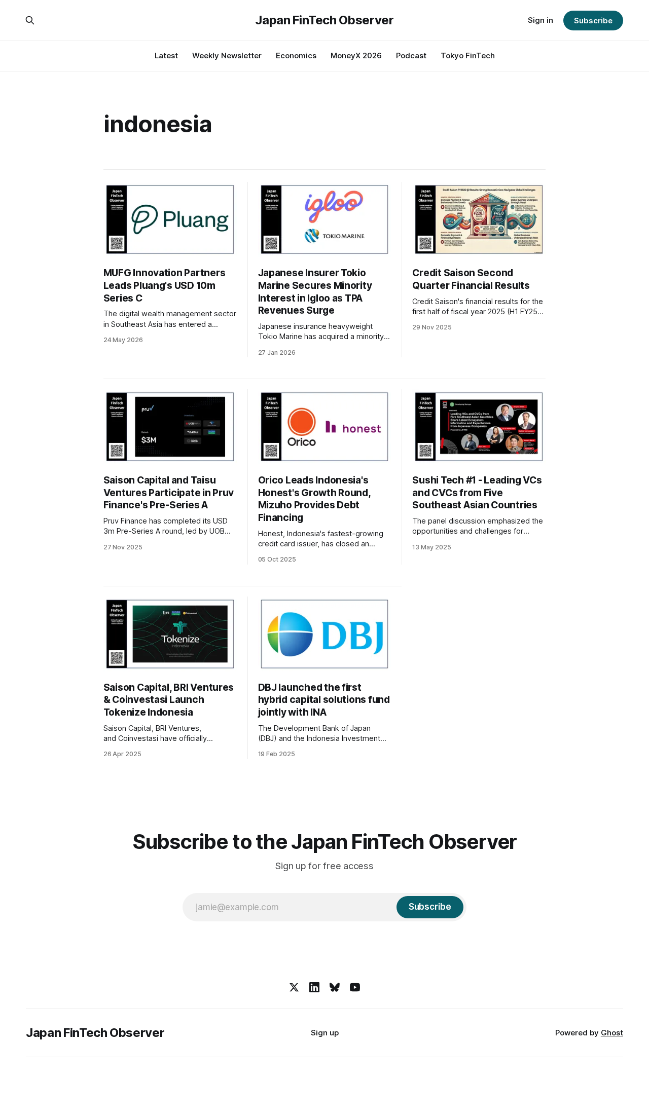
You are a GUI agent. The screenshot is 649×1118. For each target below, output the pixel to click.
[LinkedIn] (314, 987)
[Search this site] (30, 20)
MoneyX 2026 (356, 55)
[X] (294, 987)
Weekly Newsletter (227, 55)
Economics (296, 55)
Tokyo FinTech (468, 55)
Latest (166, 55)
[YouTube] (355, 987)
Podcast (411, 55)
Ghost (612, 1032)
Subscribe (593, 20)
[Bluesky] (335, 987)
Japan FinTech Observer (324, 20)
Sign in (540, 20)
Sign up (325, 1032)
